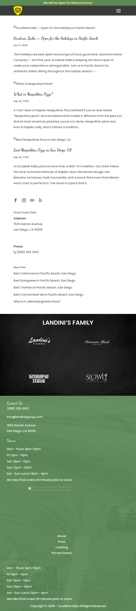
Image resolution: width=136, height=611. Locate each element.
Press (61, 542)
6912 (26, 408)
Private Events (62, 553)
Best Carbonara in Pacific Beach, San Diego (45, 273)
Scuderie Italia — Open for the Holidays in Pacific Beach (56, 38)
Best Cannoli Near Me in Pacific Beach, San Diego (48, 295)
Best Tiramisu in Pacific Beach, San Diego (43, 287)
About (61, 536)
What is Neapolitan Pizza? (33, 94)
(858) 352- (15, 408)
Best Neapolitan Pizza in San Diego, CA (43, 150)
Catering (61, 547)
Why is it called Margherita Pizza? (37, 302)
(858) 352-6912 (28, 252)
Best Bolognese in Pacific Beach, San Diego (44, 281)
